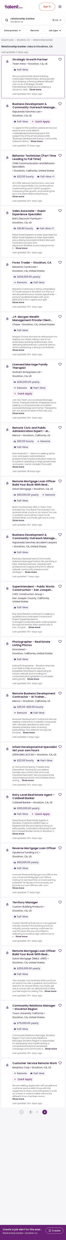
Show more (35, 89)
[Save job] (60, 59)
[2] (44, 1112)
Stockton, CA (23, 40)
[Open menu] (60, 7)
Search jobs (7, 40)
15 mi (55, 20)
